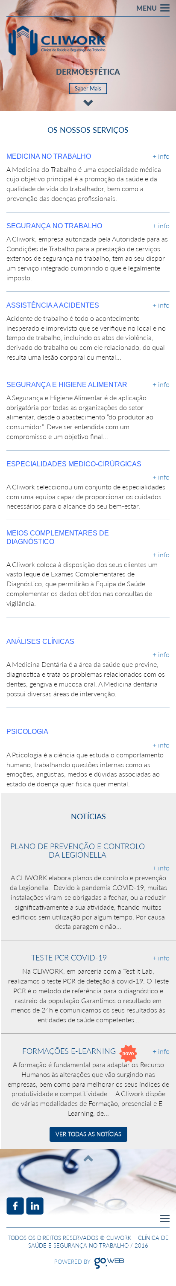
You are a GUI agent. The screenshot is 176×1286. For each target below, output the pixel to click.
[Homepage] (57, 40)
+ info (161, 156)
